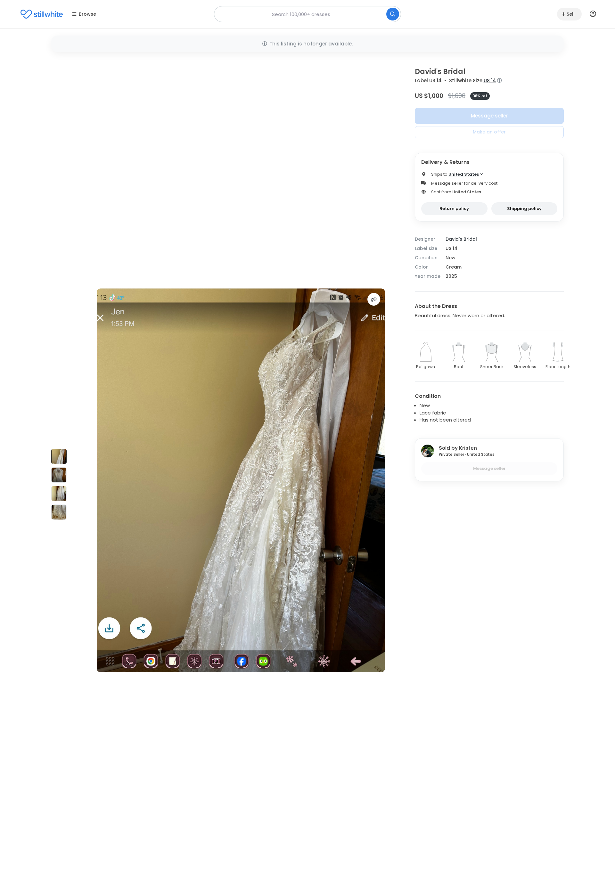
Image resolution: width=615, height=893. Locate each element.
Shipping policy (524, 208)
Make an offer (489, 132)
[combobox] (307, 14)
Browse (87, 14)
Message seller (489, 115)
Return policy (454, 208)
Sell (571, 14)
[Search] (392, 14)
